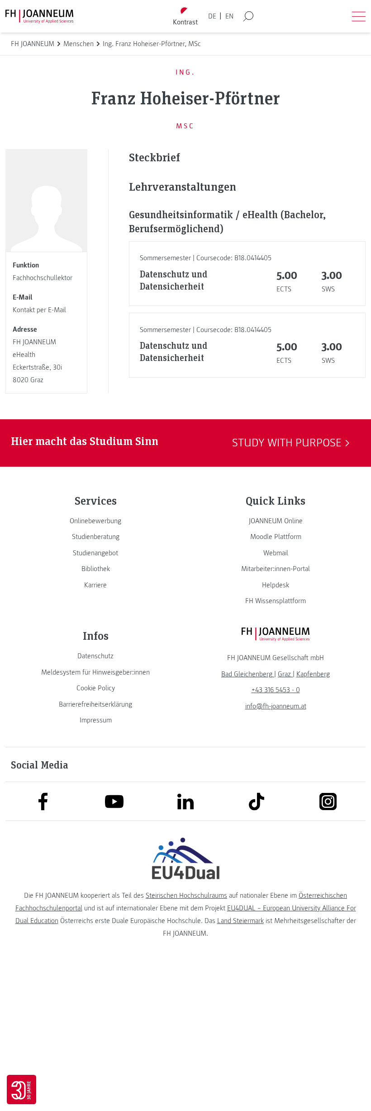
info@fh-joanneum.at (275, 706)
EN (229, 16)
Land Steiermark (240, 920)
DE (212, 16)
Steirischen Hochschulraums (186, 895)
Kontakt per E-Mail (39, 309)
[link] (95, 521)
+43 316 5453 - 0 (276, 689)
